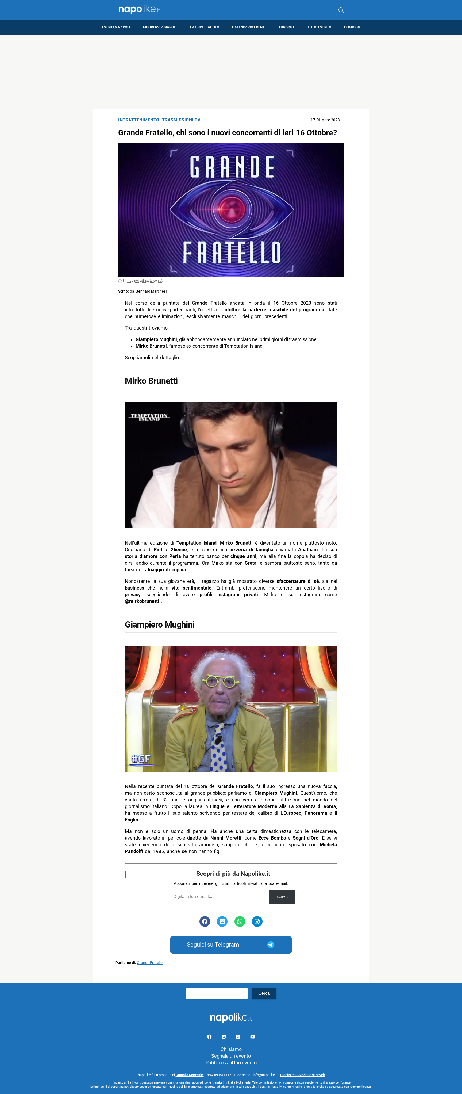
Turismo (286, 27)
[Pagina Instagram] (224, 1038)
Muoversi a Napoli (160, 27)
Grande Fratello (150, 963)
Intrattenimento (138, 120)
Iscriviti (282, 896)
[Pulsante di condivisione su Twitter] (222, 921)
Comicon (352, 27)
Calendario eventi (249, 27)
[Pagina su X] (239, 1038)
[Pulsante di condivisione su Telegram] (257, 921)
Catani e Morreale (190, 1075)
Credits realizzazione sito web (302, 1075)
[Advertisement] (231, 72)
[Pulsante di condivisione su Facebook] (204, 921)
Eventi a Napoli (116, 27)
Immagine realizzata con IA (143, 280)
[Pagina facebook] (210, 1038)
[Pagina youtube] (252, 1038)
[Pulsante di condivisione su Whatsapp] (239, 921)
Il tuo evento (319, 27)
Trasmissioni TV (181, 120)
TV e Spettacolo (204, 27)
